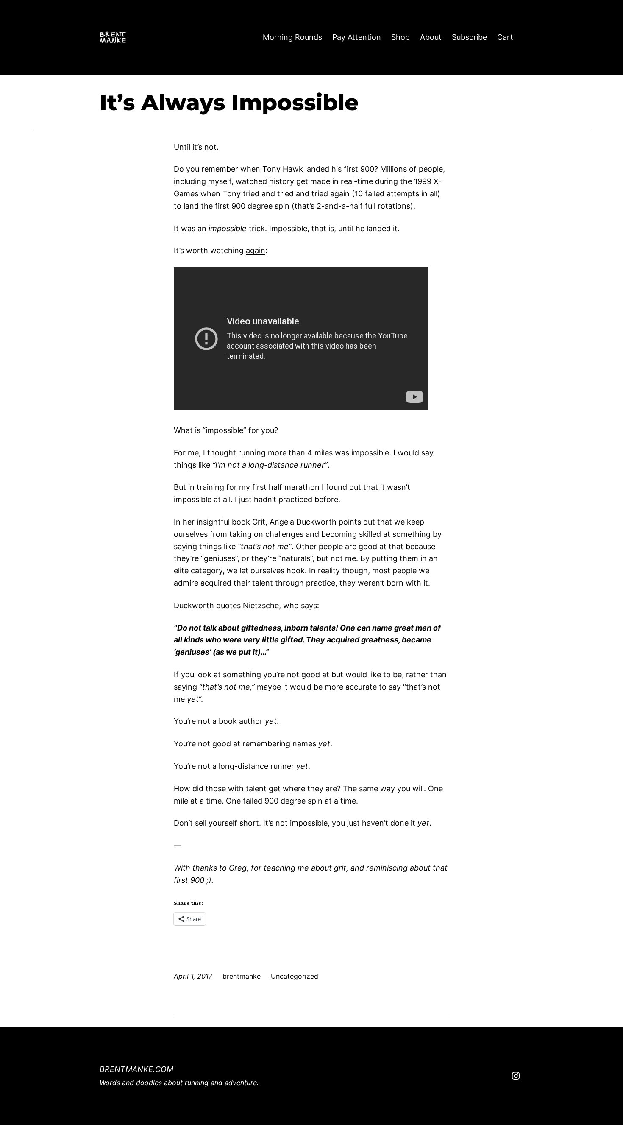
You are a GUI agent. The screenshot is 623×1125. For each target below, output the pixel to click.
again (255, 250)
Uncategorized (294, 976)
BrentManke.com (136, 1069)
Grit (258, 521)
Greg (238, 867)
